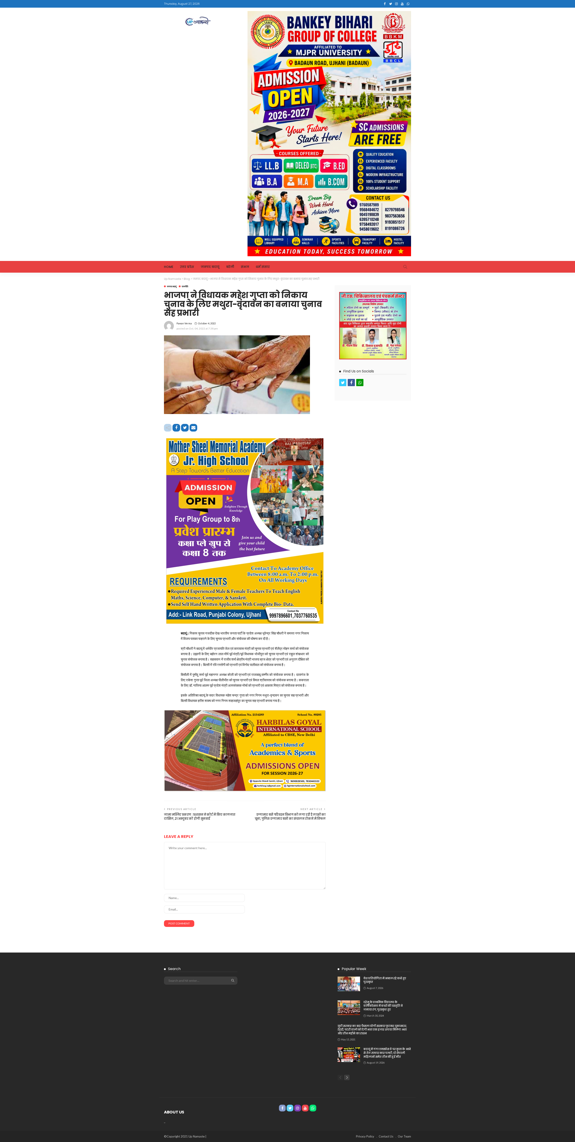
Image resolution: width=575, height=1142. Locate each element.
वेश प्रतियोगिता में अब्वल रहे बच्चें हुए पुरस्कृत (384, 980)
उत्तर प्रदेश (187, 267)
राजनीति (185, 286)
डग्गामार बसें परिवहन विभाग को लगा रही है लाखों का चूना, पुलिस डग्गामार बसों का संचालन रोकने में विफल (290, 817)
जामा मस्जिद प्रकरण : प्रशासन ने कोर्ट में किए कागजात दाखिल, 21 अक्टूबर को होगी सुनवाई (199, 817)
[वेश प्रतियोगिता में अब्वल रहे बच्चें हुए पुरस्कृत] (349, 984)
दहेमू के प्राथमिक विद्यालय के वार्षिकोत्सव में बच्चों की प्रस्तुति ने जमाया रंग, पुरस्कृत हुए (383, 1006)
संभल (245, 267)
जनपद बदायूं (210, 267)
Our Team (404, 1136)
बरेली (230, 267)
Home (168, 267)
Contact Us (386, 1136)
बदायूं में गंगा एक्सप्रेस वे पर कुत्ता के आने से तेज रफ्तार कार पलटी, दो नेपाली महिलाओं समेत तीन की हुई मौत (387, 1053)
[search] (405, 267)
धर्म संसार (263, 267)
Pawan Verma (184, 323)
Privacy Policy (365, 1136)
